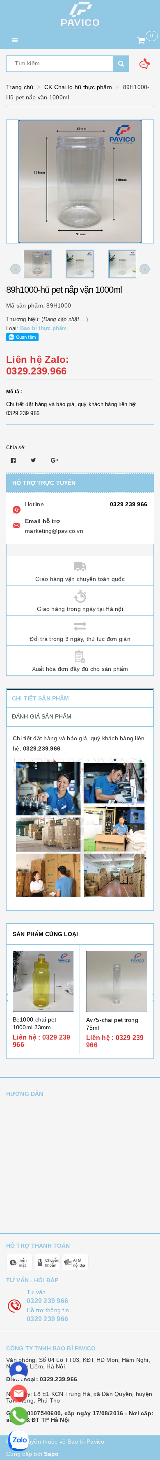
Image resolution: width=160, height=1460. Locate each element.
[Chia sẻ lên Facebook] (14, 460)
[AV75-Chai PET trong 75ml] (116, 981)
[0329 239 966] (18, 1416)
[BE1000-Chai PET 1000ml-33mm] (43, 981)
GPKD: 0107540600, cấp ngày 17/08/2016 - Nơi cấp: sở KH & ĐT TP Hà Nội (79, 1416)
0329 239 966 (128, 504)
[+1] (54, 460)
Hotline (34, 504)
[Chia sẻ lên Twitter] (34, 460)
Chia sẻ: (15, 447)
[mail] (18, 1393)
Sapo (51, 1454)
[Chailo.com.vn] (80, 15)
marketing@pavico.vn (54, 531)
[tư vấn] (18, 1371)
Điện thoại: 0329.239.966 (41, 1379)
